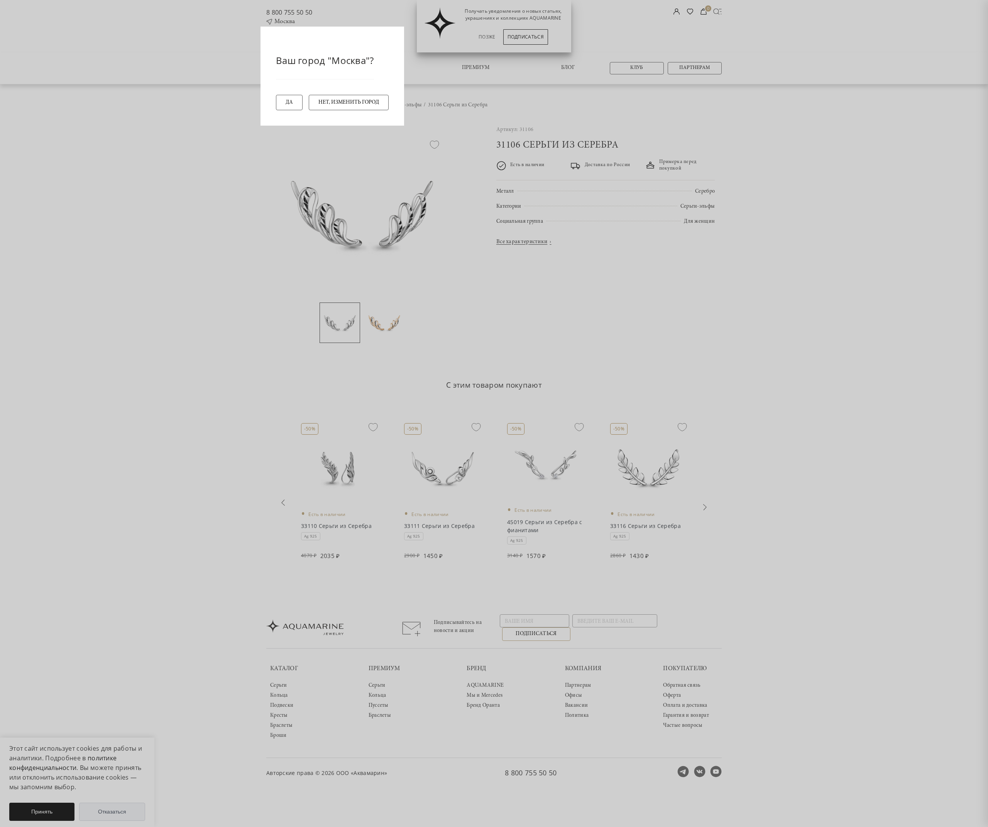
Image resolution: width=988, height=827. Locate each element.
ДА (289, 102)
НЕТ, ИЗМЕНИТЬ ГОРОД (348, 102)
